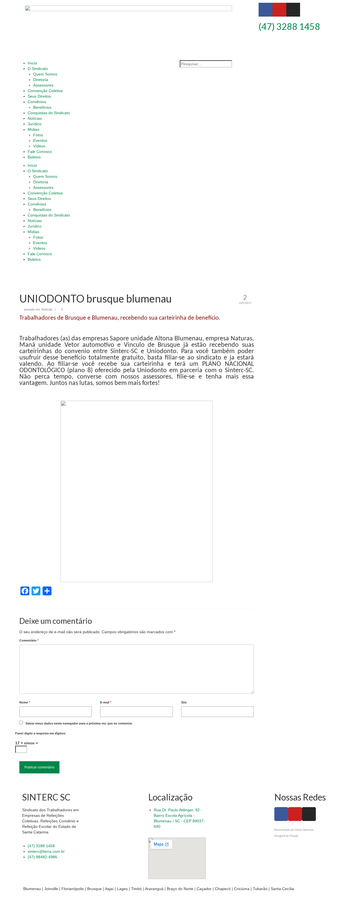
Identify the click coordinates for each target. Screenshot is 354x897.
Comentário (28, 640)
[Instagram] (293, 10)
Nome (24, 702)
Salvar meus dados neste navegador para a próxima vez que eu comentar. (78, 723)
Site (184, 702)
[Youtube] (279, 10)
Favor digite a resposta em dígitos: (40, 733)
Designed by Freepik (286, 836)
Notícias (47, 309)
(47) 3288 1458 (289, 26)
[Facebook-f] (265, 10)
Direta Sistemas (304, 829)
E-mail (105, 702)
